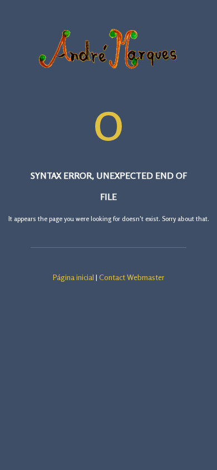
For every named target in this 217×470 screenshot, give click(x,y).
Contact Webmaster (132, 277)
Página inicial (73, 277)
